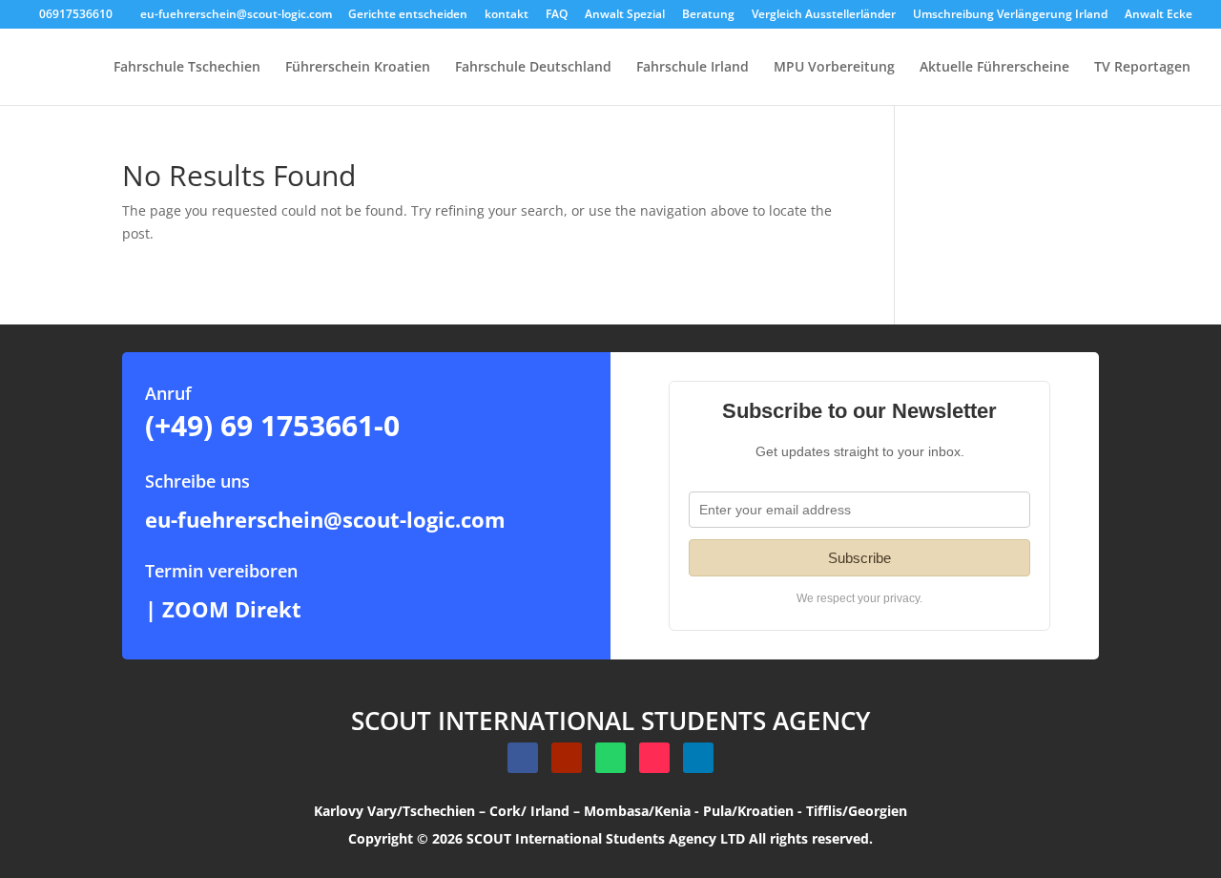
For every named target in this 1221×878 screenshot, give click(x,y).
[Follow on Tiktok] (654, 757)
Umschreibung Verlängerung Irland (1010, 15)
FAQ (557, 15)
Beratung (708, 15)
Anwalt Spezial (625, 15)
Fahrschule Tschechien (187, 67)
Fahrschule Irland (692, 67)
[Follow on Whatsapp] (610, 757)
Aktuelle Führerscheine (994, 67)
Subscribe (859, 558)
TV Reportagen (1142, 67)
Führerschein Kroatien (357, 67)
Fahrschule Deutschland (533, 67)
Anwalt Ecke (1158, 15)
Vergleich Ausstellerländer (824, 15)
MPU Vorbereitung (834, 67)
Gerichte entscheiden (407, 15)
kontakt (506, 15)
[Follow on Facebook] (522, 757)
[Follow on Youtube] (566, 757)
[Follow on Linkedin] (698, 757)
